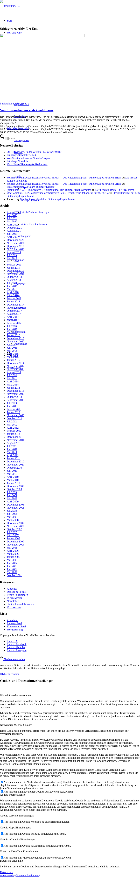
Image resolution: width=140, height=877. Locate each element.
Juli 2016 (12, 326)
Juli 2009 (12, 492)
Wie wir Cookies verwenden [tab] (15, 695)
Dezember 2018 (15, 270)
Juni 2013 (12, 406)
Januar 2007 (13, 538)
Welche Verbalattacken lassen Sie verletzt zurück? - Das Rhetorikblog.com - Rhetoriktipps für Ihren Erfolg (64, 177)
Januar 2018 (13, 301)
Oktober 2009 (14, 489)
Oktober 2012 (14, 418)
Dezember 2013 (15, 390)
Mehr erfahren (11, 674)
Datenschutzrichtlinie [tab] (11, 860)
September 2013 (15, 399)
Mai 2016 (12, 332)
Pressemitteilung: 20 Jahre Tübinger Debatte (30, 186)
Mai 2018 (12, 289)
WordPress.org (15, 629)
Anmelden (12, 620)
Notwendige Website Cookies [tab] (16, 724)
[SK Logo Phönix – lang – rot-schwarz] (10, 5)
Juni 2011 (12, 449)
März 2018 (13, 295)
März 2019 (13, 261)
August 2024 (14, 212)
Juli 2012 (12, 421)
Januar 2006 (13, 556)
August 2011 (14, 443)
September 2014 (15, 369)
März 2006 (13, 553)
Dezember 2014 (15, 363)
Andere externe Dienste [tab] (12, 794)
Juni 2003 (12, 566)
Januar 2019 (13, 267)
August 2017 (14, 313)
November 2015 (15, 341)
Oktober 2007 (14, 529)
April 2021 (13, 236)
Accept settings (8, 875)
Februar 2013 (14, 409)
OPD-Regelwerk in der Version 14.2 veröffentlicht (34, 151)
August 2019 (14, 252)
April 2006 (13, 550)
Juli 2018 (12, 283)
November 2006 (15, 544)
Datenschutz (6, 872)
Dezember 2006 (15, 541)
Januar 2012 (13, 433)
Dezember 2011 (15, 436)
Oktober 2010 (14, 467)
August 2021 (14, 230)
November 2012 (15, 415)
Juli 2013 (12, 403)
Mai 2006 (12, 547)
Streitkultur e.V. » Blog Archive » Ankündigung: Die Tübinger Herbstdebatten (49, 189)
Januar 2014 (13, 387)
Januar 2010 (13, 483)
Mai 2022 (12, 221)
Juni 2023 (12, 215)
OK (2, 674)
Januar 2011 (13, 458)
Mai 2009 (12, 498)
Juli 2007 (12, 532)
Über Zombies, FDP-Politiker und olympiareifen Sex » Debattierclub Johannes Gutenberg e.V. (58, 192)
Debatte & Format (16, 591)
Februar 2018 (14, 298)
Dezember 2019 (15, 246)
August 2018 (14, 279)
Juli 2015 (12, 344)
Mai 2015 (12, 350)
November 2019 (15, 249)
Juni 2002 (12, 569)
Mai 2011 (12, 452)
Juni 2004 (12, 563)
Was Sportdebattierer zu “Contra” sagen (28, 158)
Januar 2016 (13, 335)
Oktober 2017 (14, 310)
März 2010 (13, 480)
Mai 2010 (12, 473)
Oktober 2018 (14, 276)
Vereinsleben (14, 607)
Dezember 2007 (15, 523)
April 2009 (13, 501)
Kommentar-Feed (16, 626)
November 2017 (15, 307)
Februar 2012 (14, 430)
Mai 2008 (12, 516)
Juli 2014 (12, 375)
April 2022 (13, 224)
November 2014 (15, 366)
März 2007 (13, 535)
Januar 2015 (13, 359)
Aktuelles (12, 588)
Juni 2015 (12, 347)
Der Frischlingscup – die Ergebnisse (114, 189)
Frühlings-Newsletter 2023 (21, 155)
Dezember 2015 (15, 338)
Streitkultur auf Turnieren (13, 103)
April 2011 (12, 455)
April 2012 (13, 427)
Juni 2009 (12, 495)
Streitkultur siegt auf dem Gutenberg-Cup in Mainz (47, 199)
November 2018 (15, 273)
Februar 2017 (14, 323)
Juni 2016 (12, 329)
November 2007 (15, 526)
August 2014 (14, 372)
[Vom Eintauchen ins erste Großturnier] (42, 36)
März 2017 (13, 319)
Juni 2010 (12, 470)
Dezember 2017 (15, 304)
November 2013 (15, 393)
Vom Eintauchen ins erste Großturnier (26, 110)
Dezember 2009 (15, 486)
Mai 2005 (12, 560)
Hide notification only (28, 875)
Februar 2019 (14, 264)
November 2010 (15, 464)
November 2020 (15, 243)
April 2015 (13, 353)
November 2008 (15, 507)
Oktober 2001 (14, 575)
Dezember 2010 (15, 461)
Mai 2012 (12, 424)
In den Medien (15, 597)
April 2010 (13, 476)
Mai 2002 (12, 572)
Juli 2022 (12, 218)
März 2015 (13, 356)
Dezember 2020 (15, 239)
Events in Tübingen (17, 594)
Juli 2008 (12, 510)
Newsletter (12, 601)
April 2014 (13, 381)
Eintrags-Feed (14, 623)
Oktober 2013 (14, 396)
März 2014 (13, 384)
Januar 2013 (13, 412)
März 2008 (13, 520)
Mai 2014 (12, 378)
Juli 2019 (12, 255)
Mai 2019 (12, 258)
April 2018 (13, 292)
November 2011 (15, 439)
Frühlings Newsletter (18, 161)
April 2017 (13, 316)
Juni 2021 (12, 233)
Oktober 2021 (14, 227)
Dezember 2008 (15, 504)
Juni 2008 (12, 513)
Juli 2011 (12, 446)
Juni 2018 (12, 286)
